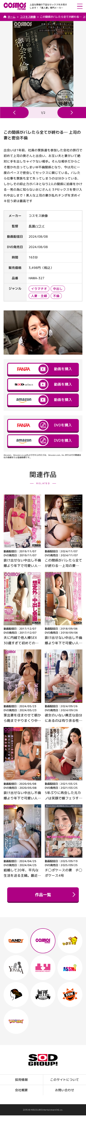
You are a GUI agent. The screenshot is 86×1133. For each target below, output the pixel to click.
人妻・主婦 (39, 296)
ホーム (11, 17)
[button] (14, 112)
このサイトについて (64, 1079)
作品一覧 (43, 894)
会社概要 (21, 1090)
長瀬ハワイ (37, 226)
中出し (58, 289)
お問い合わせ (64, 1090)
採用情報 (21, 1079)
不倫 (56, 296)
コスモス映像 (27, 17)
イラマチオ (39, 289)
